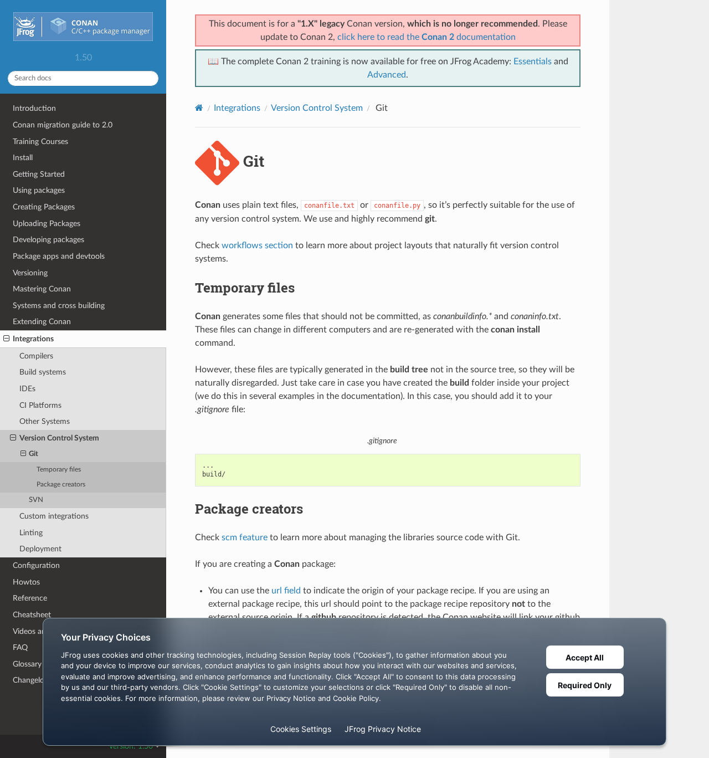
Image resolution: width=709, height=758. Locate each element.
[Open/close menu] (6, 339)
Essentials (532, 61)
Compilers (36, 356)
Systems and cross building (59, 305)
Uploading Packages (46, 223)
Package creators (61, 485)
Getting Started (39, 174)
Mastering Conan (42, 289)
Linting (31, 533)
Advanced (386, 74)
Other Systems (44, 421)
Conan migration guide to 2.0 (62, 125)
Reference (30, 598)
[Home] (199, 107)
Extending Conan (42, 321)
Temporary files (59, 470)
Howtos (26, 582)
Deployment (40, 549)
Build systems (42, 372)
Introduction (34, 108)
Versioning (30, 273)
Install (23, 157)
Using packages (39, 190)
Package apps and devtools (59, 256)
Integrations (33, 339)
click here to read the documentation (426, 37)
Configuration (36, 565)
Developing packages (48, 239)
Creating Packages (44, 207)
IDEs (27, 389)
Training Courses (40, 141)
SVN (36, 500)
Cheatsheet (32, 615)
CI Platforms (40, 405)
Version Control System (59, 438)
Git (33, 454)
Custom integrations (54, 516)
